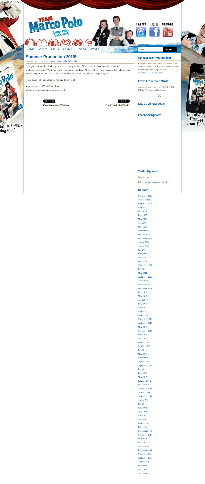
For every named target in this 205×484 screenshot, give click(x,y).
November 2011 (145, 388)
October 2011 (144, 392)
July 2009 (142, 465)
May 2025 (142, 218)
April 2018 (143, 307)
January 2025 (144, 234)
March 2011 (143, 419)
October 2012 (144, 361)
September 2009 (145, 457)
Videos (81, 49)
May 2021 (142, 272)
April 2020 (143, 280)
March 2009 (143, 473)
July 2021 (142, 269)
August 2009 (143, 461)
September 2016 (145, 322)
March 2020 (143, 284)
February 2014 (144, 342)
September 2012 (145, 365)
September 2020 (145, 276)
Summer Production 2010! (51, 56)
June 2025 (142, 215)
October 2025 (144, 199)
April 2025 (143, 222)
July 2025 (142, 211)
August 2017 (143, 311)
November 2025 (145, 195)
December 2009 (145, 450)
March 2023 (143, 257)
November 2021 (145, 265)
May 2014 (142, 338)
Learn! (67, 49)
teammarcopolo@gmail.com (150, 72)
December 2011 (145, 384)
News (55, 49)
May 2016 (142, 326)
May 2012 (142, 377)
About (42, 49)
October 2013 (144, 346)
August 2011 (143, 400)
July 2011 (142, 403)
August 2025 (143, 207)
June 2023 (142, 253)
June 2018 (142, 303)
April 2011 (143, 415)
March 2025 (143, 226)
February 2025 (144, 230)
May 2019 (142, 296)
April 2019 (143, 299)
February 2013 (144, 357)
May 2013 (142, 353)
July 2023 (142, 249)
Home (30, 49)
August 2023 (143, 245)
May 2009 (142, 469)
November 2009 (145, 453)
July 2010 (142, 438)
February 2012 (144, 380)
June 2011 (142, 407)
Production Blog (71, 61)
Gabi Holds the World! (118, 103)
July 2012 (142, 369)
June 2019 (142, 292)
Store (94, 49)
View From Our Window (56, 103)
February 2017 (144, 315)
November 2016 (145, 319)
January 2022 (144, 261)
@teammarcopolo (152, 181)
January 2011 (144, 427)
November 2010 (145, 434)
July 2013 (142, 349)
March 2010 (143, 446)
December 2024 (145, 238)
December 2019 (145, 288)
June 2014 (142, 334)
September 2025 (145, 203)
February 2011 (144, 423)
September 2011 (145, 396)
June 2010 (142, 442)
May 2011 (142, 411)
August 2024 (143, 242)
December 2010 (145, 430)
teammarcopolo (55, 61)
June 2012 (142, 373)
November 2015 (145, 330)
